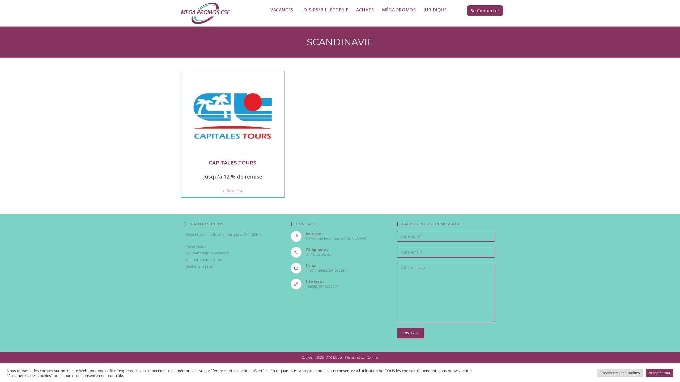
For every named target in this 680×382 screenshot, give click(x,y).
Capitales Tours (232, 163)
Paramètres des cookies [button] (620, 372)
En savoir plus (233, 191)
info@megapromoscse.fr (326, 270)
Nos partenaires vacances (207, 252)
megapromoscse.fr (321, 286)
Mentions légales (199, 266)
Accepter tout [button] (659, 372)
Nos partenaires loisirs (204, 259)
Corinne (372, 357)
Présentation (195, 246)
